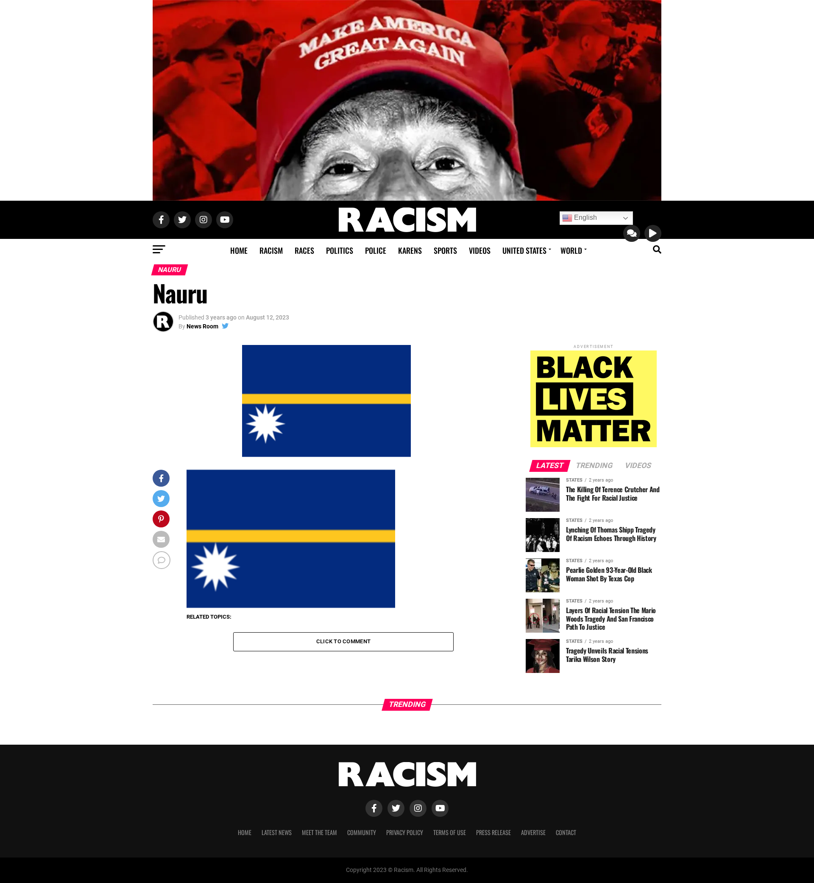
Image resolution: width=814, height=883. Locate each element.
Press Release (493, 832)
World (571, 250)
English (584, 217)
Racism (271, 250)
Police (375, 250)
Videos (480, 250)
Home (239, 250)
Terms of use (449, 832)
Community (361, 832)
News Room (202, 326)
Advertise (533, 832)
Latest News (277, 832)
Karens (410, 250)
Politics (339, 250)
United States (524, 250)
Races (304, 250)
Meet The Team (319, 832)
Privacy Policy (404, 832)
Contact (566, 832)
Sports (445, 250)
